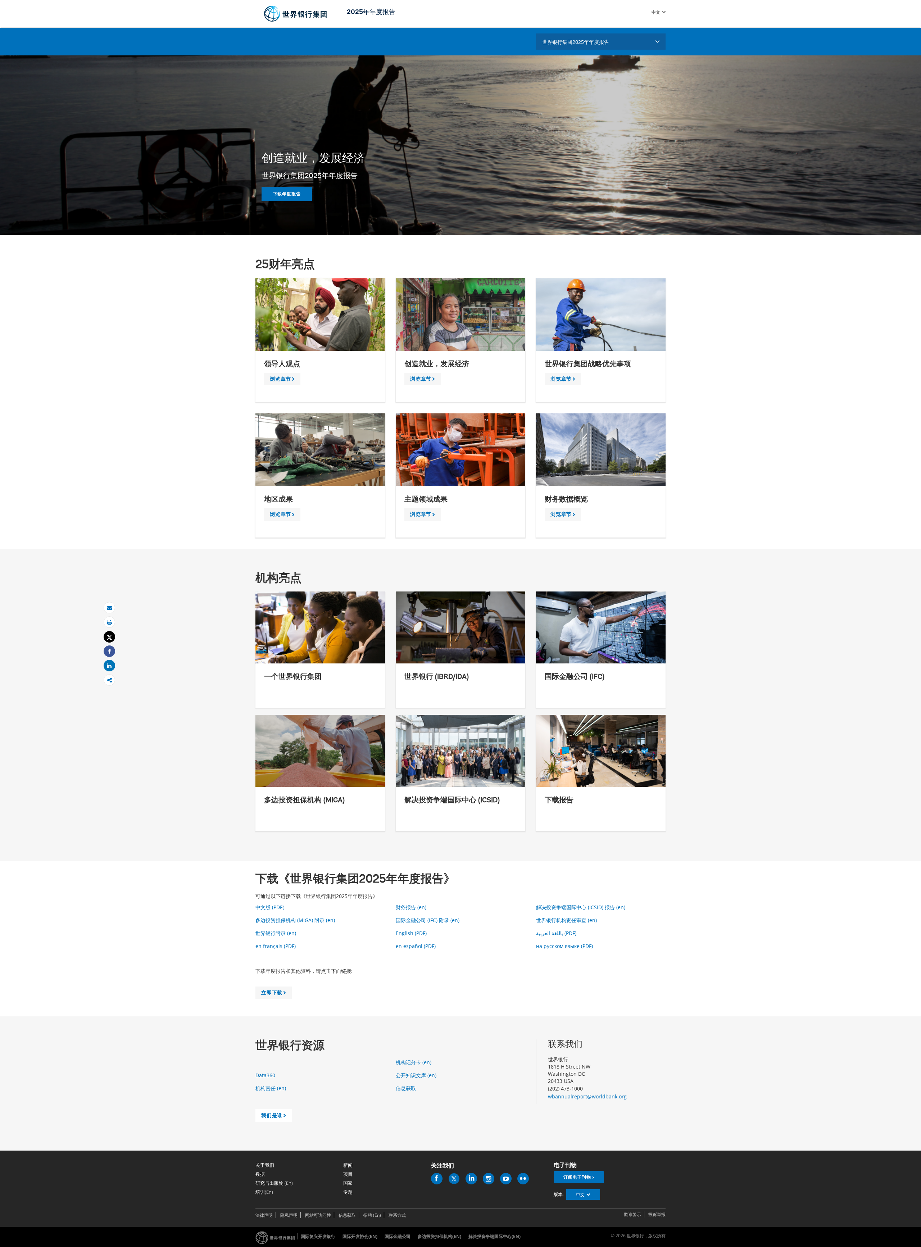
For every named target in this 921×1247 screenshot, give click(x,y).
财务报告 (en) (412, 907)
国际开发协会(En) (359, 1236)
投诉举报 (657, 1214)
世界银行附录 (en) (276, 933)
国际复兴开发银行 (318, 1236)
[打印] (109, 622)
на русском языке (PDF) (566, 946)
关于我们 (264, 1165)
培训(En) (264, 1192)
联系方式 (397, 1215)
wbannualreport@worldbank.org (587, 1096)
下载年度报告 (287, 194)
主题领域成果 (426, 499)
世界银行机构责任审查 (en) (567, 920)
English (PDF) (413, 933)
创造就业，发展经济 (436, 364)
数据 (260, 1174)
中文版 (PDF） (272, 907)
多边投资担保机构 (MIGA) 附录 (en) (295, 920)
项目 (348, 1174)
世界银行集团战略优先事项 (588, 364)
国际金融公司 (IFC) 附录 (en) (428, 920)
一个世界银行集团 (293, 677)
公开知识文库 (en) (417, 1075)
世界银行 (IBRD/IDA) (436, 677)
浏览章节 (283, 380)
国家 (348, 1183)
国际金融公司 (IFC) (574, 677)
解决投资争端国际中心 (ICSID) (452, 800)
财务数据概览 (566, 499)
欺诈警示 (632, 1214)
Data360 (266, 1075)
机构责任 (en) (271, 1088)
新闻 (348, 1165)
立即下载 (275, 994)
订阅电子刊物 (577, 1177)
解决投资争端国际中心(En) (494, 1236)
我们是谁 (275, 1117)
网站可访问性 (318, 1215)
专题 (348, 1192)
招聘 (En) (372, 1215)
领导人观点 (282, 364)
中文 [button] (580, 1195)
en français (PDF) (277, 946)
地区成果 (278, 499)
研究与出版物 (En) (274, 1183)
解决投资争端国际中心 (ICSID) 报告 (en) (581, 907)
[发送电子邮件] (109, 608)
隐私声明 (289, 1215)
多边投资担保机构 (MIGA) (304, 800)
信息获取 (406, 1088)
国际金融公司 (397, 1236)
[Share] (109, 651)
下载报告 (559, 800)
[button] (663, 12)
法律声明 (264, 1215)
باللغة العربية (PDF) (557, 933)
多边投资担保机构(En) (439, 1236)
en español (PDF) (417, 946)
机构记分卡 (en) (414, 1062)
